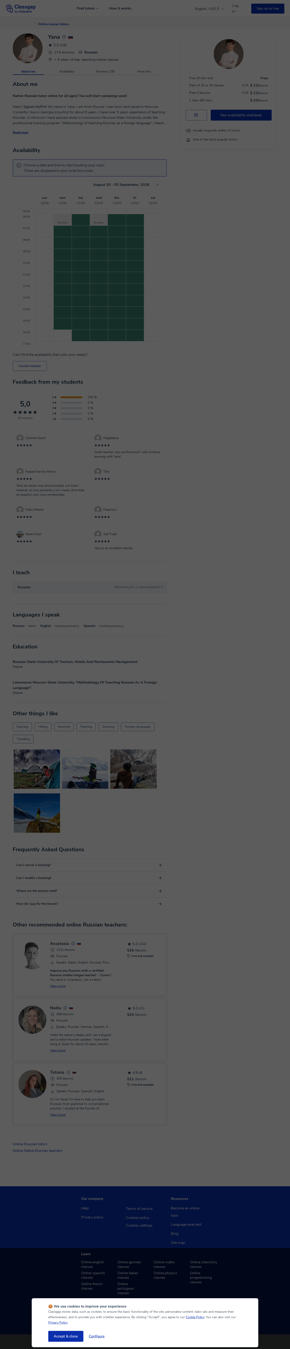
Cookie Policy (195, 1317)
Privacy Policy (58, 1322)
